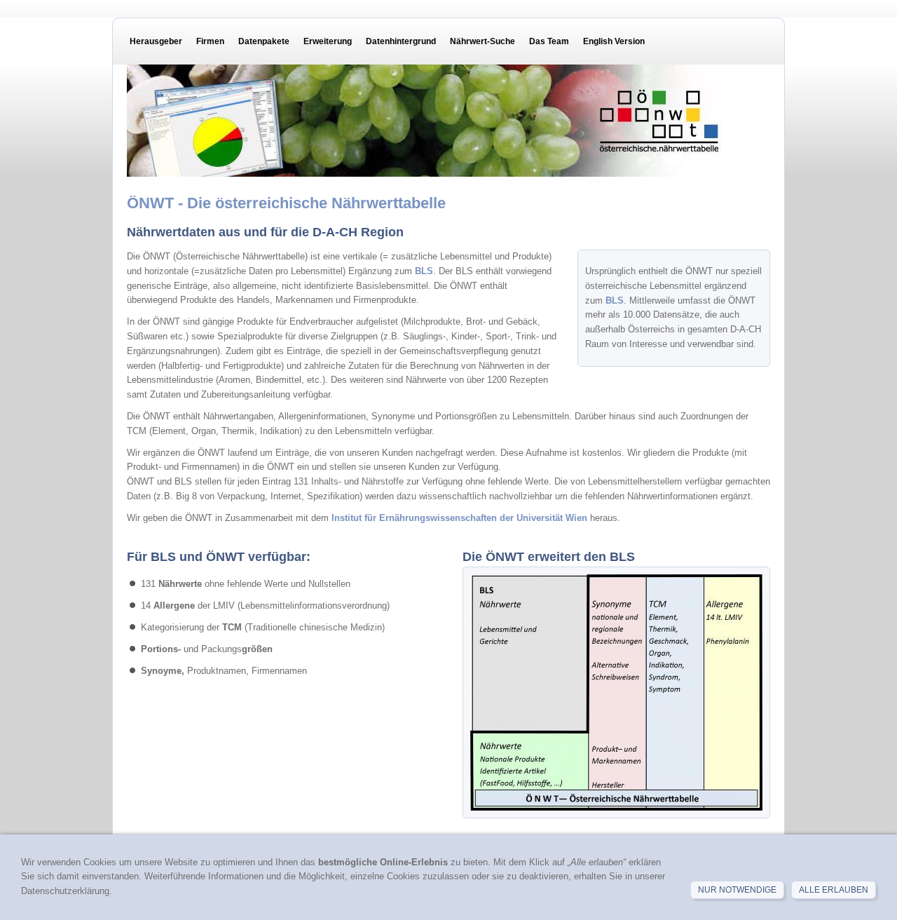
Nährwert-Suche (482, 41)
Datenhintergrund (401, 41)
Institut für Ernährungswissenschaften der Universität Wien (460, 518)
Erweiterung (327, 41)
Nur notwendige (737, 890)
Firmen (210, 41)
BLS (614, 300)
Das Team (549, 41)
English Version (614, 41)
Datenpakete (263, 41)
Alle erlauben (833, 890)
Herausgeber (156, 41)
